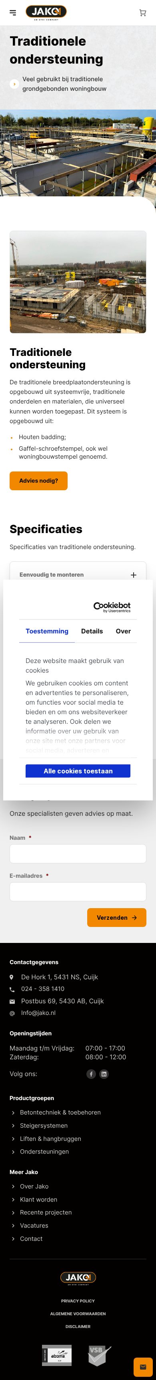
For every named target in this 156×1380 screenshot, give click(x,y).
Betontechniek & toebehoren (60, 1112)
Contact (31, 1238)
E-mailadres (29, 876)
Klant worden (38, 1199)
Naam (21, 838)
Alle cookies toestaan (78, 771)
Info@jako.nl (38, 1013)
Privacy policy (78, 1301)
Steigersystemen (44, 1125)
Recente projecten (46, 1212)
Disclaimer (78, 1326)
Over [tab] (123, 631)
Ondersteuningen (44, 1151)
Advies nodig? (38, 480)
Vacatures (34, 1225)
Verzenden (113, 917)
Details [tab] (92, 631)
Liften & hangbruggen (50, 1138)
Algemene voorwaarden (78, 1314)
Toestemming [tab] (47, 631)
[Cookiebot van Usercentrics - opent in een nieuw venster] (100, 607)
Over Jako (34, 1186)
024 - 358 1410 (42, 989)
